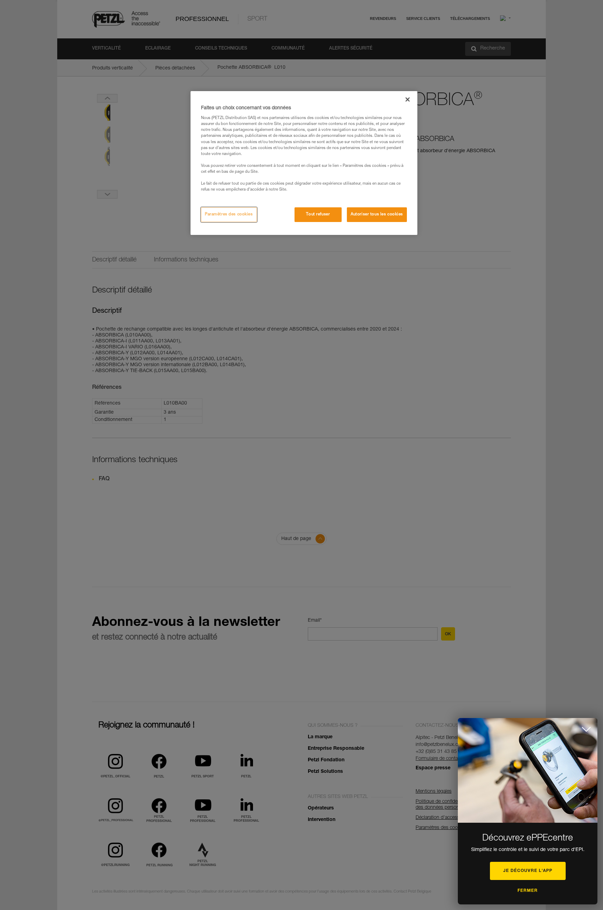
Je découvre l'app (527, 871)
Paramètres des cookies (229, 214)
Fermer (528, 891)
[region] (304, 163)
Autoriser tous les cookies (377, 214)
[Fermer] (407, 99)
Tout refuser (318, 214)
